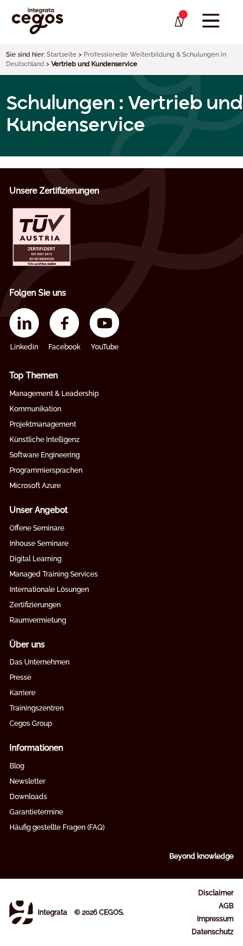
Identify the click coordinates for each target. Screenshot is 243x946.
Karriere (22, 693)
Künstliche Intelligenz (44, 440)
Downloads (28, 797)
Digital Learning (35, 559)
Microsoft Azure (35, 486)
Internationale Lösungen (49, 589)
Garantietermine (36, 812)
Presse (20, 677)
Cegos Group (30, 723)
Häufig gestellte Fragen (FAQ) (56, 827)
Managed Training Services (53, 574)
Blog (16, 766)
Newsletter (27, 781)
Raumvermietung (37, 620)
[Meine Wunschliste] (178, 21)
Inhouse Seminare (38, 543)
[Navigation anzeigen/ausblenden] (210, 21)
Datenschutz (213, 932)
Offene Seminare (36, 528)
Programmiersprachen (46, 470)
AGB (226, 906)
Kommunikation (35, 409)
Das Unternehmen (39, 662)
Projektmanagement (42, 424)
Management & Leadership (53, 393)
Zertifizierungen (35, 605)
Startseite (62, 54)
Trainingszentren (36, 708)
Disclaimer (216, 893)
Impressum (215, 919)
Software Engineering (44, 455)
